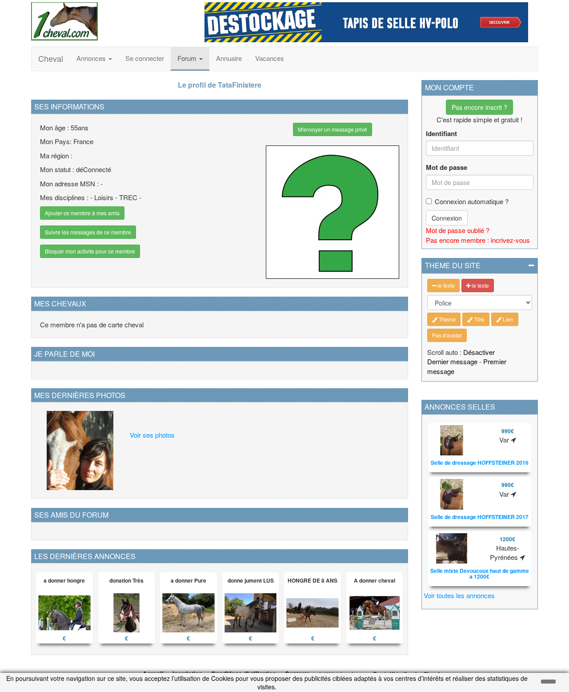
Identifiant (441, 133)
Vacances (269, 58)
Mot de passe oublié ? (457, 230)
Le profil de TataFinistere (219, 85)
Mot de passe (446, 167)
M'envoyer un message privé (332, 129)
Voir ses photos (152, 434)
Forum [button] (187, 58)
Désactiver (479, 352)
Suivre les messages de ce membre (88, 232)
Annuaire (229, 58)
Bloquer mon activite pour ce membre (90, 251)
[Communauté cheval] (111, 21)
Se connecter (144, 58)
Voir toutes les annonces (459, 595)
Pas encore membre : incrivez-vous (478, 240)
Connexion (447, 217)
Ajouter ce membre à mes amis (82, 213)
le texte (445, 285)
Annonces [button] (92, 58)
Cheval (50, 58)
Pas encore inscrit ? (479, 107)
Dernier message (452, 361)
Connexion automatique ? (472, 201)
